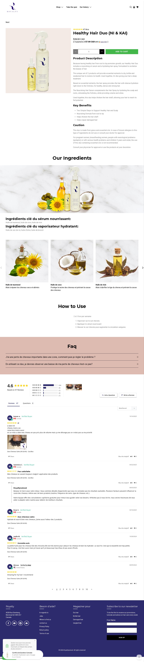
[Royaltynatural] (12, 7)
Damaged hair (78, 619)
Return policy (44, 630)
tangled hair (77, 623)
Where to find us (45, 619)
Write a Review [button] (129, 395)
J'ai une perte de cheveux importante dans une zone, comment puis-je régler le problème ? (50, 357)
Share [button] (12, 456)
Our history (84, 7)
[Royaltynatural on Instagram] (20, 623)
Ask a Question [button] (109, 395)
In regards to (43, 612)
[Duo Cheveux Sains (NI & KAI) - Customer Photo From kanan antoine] (70, 387)
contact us (43, 623)
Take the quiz (71, 7)
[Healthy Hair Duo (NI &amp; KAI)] (38, 60)
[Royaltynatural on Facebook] (8, 623)
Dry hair (76, 612)
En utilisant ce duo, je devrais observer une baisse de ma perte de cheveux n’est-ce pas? (49, 364)
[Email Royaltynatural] (26, 623)
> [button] (91, 589)
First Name (111, 620)
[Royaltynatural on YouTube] (14, 623)
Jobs (41, 616)
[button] (105, 42)
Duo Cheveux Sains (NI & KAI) (17, 451)
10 (87, 589)
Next (7, 22)
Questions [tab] (27, 403)
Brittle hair (76, 616)
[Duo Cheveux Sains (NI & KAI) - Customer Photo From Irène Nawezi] (78, 387)
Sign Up (122, 637)
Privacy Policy (44, 626)
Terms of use (44, 633)
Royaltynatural (68, 650)
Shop (58, 7)
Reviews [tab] (11, 403)
